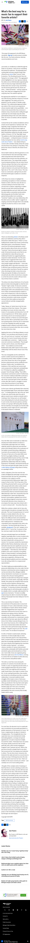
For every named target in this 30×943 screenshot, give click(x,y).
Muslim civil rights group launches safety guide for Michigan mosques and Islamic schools (14, 881)
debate (16, 237)
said (26, 628)
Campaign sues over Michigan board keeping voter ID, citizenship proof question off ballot (14, 875)
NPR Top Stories (9, 820)
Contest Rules (6, 928)
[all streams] (28, 941)
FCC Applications (6, 934)
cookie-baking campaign (8, 467)
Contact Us (5, 916)
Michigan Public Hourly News (9, 925)
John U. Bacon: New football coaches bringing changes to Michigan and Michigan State (13, 857)
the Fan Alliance (19, 655)
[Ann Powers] (4, 833)
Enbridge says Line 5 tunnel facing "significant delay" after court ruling (14, 851)
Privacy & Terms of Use (8, 931)
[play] (2, 941)
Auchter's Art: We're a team (8, 870)
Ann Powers (8, 20)
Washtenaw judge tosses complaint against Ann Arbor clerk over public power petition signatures (14, 864)
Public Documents (7, 922)
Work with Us (5, 919)
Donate (25, 2)
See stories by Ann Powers (16, 838)
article (11, 74)
